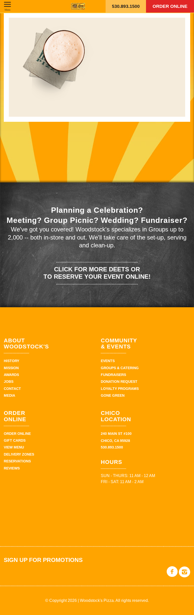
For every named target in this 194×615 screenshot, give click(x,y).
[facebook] (172, 575)
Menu (7, 9)
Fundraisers (113, 375)
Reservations (17, 461)
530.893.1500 (126, 6)
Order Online (170, 6)
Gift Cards (15, 440)
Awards (11, 375)
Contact (12, 389)
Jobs (8, 382)
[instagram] (184, 575)
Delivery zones (19, 454)
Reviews (12, 468)
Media (9, 395)
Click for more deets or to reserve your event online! (97, 273)
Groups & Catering (120, 368)
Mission (11, 368)
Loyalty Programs (120, 389)
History (11, 361)
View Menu (14, 447)
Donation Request (119, 382)
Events (108, 361)
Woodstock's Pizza (78, 6)
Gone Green (113, 395)
